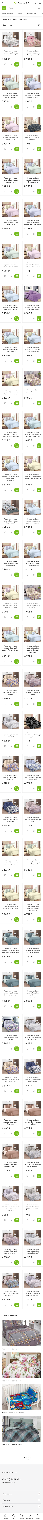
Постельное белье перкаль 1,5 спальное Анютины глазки (32, 95)
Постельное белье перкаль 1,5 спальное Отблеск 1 (32, 138)
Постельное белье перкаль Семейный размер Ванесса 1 (32, 1251)
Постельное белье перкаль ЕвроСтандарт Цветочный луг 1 (10, 53)
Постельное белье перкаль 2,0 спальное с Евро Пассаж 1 (10, 1293)
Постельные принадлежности (27, 13)
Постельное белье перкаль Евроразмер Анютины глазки (10, 180)
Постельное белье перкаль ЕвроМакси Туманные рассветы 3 (32, 1293)
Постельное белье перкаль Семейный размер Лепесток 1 (32, 1207)
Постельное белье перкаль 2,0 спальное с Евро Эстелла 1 (32, 1080)
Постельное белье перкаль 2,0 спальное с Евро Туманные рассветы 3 (10, 1208)
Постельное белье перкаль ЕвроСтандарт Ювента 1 (33, 819)
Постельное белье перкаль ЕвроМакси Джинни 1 (10, 692)
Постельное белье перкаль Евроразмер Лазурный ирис (10, 563)
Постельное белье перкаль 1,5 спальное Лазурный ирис (10, 349)
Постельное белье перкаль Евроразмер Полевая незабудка (32, 563)
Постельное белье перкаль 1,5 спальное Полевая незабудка (32, 349)
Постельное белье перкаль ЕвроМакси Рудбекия (10, 1122)
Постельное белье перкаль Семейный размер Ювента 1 (10, 1251)
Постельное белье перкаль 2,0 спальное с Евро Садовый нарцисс (32, 477)
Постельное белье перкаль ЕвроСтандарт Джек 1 (33, 735)
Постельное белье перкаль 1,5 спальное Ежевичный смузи (32, 307)
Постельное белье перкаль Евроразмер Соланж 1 (32, 606)
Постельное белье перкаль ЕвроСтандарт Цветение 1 (33, 777)
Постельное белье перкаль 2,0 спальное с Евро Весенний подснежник (32, 863)
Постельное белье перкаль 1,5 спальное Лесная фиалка (10, 95)
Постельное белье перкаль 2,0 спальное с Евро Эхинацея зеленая (10, 950)
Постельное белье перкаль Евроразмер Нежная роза (10, 222)
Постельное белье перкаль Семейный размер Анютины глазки (32, 222)
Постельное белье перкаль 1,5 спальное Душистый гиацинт (10, 307)
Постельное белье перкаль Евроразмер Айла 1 (10, 1037)
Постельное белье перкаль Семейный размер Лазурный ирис (10, 648)
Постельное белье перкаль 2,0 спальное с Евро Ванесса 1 (32, 1037)
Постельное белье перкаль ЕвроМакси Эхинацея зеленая (33, 950)
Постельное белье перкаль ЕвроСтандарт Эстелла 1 (10, 819)
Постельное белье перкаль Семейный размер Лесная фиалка (10, 265)
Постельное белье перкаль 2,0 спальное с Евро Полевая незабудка (10, 478)
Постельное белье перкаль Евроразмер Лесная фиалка (32, 180)
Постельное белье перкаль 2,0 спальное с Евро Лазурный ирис (32, 434)
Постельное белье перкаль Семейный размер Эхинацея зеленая (32, 994)
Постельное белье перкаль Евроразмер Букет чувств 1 (10, 521)
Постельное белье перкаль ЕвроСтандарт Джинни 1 (10, 777)
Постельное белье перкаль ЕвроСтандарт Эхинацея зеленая (10, 993)
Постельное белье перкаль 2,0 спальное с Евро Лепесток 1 (32, 1164)
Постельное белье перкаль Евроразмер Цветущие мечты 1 (32, 53)
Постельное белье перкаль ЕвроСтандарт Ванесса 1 (10, 735)
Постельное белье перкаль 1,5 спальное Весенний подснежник (10, 862)
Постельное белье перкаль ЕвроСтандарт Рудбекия (33, 1122)
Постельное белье (8, 13)
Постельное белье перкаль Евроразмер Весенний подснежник (10, 906)
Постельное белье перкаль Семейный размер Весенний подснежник (32, 907)
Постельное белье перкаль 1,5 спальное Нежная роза (10, 138)
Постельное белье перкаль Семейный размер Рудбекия (10, 1164)
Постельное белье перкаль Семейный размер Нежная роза (32, 265)
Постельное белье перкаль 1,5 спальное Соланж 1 (32, 392)
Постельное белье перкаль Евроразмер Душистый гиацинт (32, 521)
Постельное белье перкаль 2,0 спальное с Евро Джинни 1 (10, 1080)
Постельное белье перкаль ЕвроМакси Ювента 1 (33, 692)
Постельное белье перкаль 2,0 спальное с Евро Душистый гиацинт (10, 434)
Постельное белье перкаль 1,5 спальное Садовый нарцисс (10, 392)
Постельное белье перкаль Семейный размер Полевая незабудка (32, 649)
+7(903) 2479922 (11, 1479)
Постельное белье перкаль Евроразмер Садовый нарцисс (10, 606)
